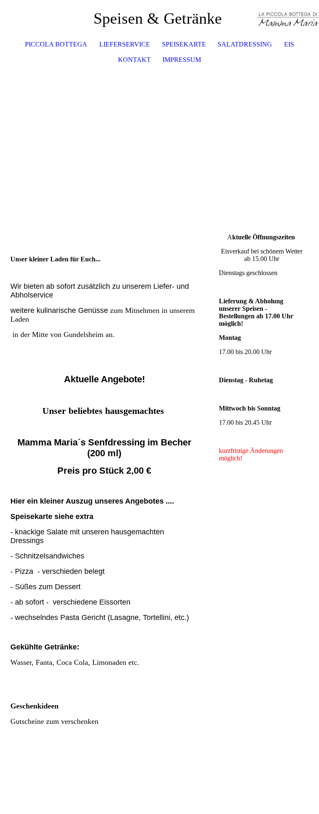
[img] (288, 18)
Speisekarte (184, 44)
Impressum (181, 59)
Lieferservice (124, 44)
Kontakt (134, 59)
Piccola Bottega (56, 44)
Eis (289, 44)
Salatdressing (245, 44)
